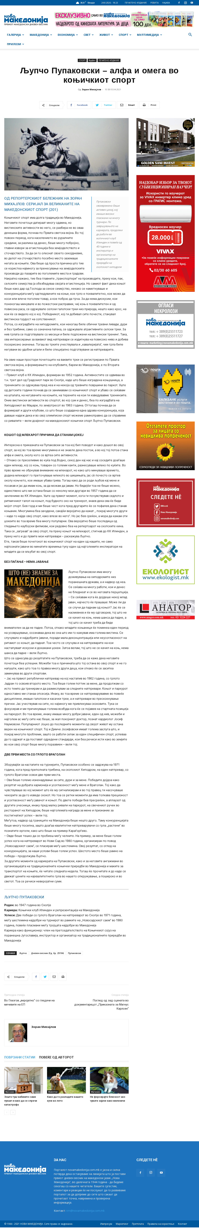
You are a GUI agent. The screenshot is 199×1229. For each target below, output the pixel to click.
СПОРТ (123, 35)
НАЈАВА (166, 2)
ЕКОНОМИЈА (66, 35)
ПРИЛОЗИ (14, 44)
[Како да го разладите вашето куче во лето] (66, 1080)
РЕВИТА (154, 2)
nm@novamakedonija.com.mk (85, 1210)
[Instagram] (185, 2)
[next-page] (12, 1112)
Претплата (138, 1223)
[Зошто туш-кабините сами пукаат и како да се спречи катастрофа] (23, 1080)
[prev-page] (6, 1112)
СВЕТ (87, 35)
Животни (53, 1091)
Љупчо (23, 953)
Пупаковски (74, 953)
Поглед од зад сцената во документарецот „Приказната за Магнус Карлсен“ (101, 1004)
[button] (190, 35)
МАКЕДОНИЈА (39, 35)
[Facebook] (179, 2)
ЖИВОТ (104, 35)
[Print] (63, 977)
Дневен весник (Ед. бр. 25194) (47, 953)
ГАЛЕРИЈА (14, 35)
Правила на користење (161, 1223)
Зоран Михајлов (91, 89)
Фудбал (92, 60)
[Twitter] (45, 977)
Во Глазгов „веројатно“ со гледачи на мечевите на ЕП (29, 1002)
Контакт (182, 1223)
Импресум (106, 1223)
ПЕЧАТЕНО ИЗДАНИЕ (136, 2)
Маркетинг (122, 1223)
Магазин (9, 1091)
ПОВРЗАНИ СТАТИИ (19, 1057)
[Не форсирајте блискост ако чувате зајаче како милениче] (109, 1080)
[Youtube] (192, 2)
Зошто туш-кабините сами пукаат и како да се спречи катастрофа (20, 1100)
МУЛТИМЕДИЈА (148, 35)
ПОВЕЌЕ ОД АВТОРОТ (56, 1057)
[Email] (54, 977)
